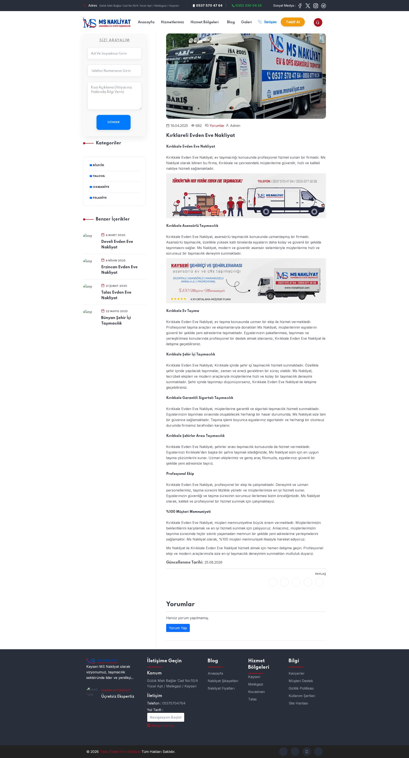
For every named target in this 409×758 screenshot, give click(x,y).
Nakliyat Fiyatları (221, 688)
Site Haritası (298, 703)
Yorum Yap (178, 628)
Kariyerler (297, 673)
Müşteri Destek (301, 681)
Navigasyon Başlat (166, 717)
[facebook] (283, 751)
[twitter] (295, 751)
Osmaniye (101, 187)
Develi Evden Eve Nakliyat (117, 244)
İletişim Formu (162, 725)
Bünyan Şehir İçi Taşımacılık (116, 320)
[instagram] (318, 751)
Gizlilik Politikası (301, 688)
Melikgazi (255, 684)
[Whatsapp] (296, 582)
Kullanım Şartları (302, 696)
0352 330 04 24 (248, 5)
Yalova (99, 176)
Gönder (113, 122)
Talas (252, 699)
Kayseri (254, 677)
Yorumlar (217, 125)
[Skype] (319, 582)
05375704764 (174, 703)
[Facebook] (272, 582)
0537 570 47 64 (208, 5)
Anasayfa (215, 673)
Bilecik (98, 165)
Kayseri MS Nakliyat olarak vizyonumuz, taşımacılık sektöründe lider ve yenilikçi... (110, 672)
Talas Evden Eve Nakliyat (116, 295)
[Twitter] (284, 582)
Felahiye (100, 198)
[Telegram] (308, 582)
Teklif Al (293, 22)
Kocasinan (256, 692)
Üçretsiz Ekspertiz (117, 697)
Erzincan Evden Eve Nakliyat (119, 270)
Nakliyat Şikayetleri (223, 681)
